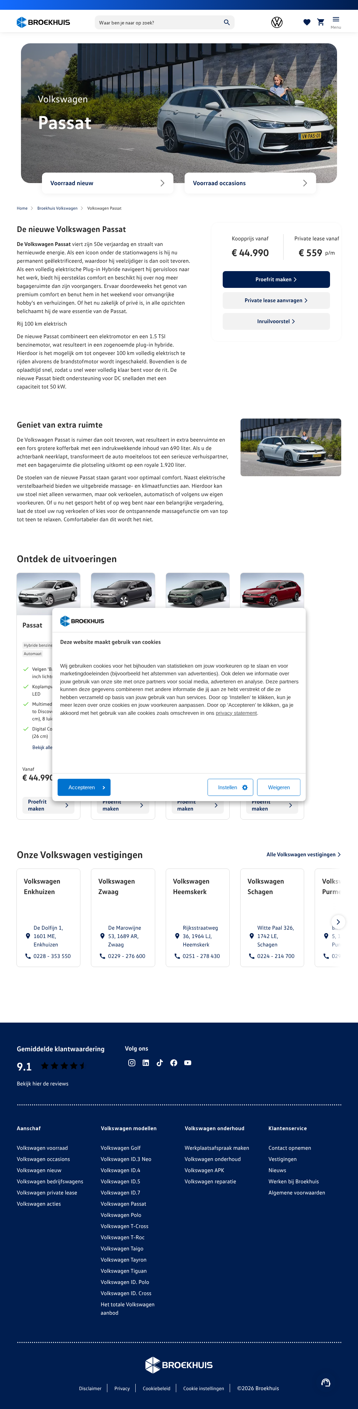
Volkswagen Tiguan (124, 1270)
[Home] (43, 22)
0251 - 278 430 (201, 956)
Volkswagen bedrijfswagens (50, 1181)
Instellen (227, 787)
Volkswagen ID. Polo (125, 1281)
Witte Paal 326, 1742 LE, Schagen (275, 936)
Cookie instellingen (203, 1389)
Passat (32, 625)
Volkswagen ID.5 (120, 1181)
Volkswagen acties (39, 1203)
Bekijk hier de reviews (43, 1083)
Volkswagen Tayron (123, 1259)
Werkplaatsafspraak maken (217, 1147)
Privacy (122, 1389)
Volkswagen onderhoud (213, 1158)
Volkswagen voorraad (42, 1147)
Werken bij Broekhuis (293, 1181)
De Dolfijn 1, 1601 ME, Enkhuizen (48, 936)
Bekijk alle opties (49, 747)
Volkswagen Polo (121, 1214)
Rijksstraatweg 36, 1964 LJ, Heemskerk (200, 936)
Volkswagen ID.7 (120, 1192)
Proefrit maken (274, 279)
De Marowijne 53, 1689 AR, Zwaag (124, 936)
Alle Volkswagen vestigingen (301, 854)
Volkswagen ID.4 (120, 1170)
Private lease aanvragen (273, 300)
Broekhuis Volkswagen (57, 208)
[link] (48, 918)
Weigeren (279, 787)
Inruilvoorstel (273, 321)
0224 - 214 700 (275, 956)
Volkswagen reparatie (210, 1181)
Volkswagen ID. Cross (126, 1293)
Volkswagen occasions (43, 1158)
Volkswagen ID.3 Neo (126, 1158)
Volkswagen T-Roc (123, 1237)
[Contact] (326, 1382)
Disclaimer (90, 1389)
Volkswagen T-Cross (125, 1225)
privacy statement (236, 713)
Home (22, 208)
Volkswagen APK (204, 1170)
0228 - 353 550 (52, 956)
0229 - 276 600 (126, 956)
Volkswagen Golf (121, 1147)
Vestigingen (282, 1158)
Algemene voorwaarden (296, 1192)
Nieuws (277, 1170)
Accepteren (82, 787)
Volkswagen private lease (47, 1192)
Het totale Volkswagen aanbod (128, 1308)
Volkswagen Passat (123, 1203)
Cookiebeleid (156, 1389)
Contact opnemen (289, 1147)
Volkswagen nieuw (39, 1170)
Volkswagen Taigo (122, 1248)
